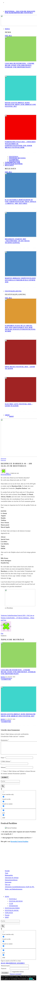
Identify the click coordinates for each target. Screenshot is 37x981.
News (9, 474)
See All (8, 35)
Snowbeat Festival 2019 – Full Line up (22, 615)
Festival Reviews (17, 158)
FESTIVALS (13, 899)
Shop (11, 416)
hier (10, 578)
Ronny (3, 676)
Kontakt (7, 871)
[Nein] (33, 979)
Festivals (13, 156)
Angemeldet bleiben (18, 971)
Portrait (7, 915)
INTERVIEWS (13, 906)
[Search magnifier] (3, 786)
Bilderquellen (9, 875)
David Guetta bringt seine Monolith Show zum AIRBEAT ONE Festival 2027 (20, 104)
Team (6, 873)
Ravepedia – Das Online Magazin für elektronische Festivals (20, 12)
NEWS (7, 29)
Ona (7, 473)
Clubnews (13, 159)
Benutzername (5, 966)
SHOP (7, 415)
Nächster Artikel (5, 618)
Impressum (8, 882)
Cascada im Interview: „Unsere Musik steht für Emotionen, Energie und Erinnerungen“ (19, 65)
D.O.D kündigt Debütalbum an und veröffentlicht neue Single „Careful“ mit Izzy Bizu (20, 201)
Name (3, 757)
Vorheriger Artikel (6, 615)
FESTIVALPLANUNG (13, 291)
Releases (9, 165)
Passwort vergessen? (15, 974)
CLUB (11, 903)
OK (31, 979)
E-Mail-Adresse (6, 761)
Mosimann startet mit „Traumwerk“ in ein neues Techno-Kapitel (17, 241)
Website (3, 767)
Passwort (3, 968)
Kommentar (5, 740)
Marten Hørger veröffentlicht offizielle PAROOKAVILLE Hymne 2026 (20, 280)
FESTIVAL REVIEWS (16, 901)
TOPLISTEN (9, 912)
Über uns (7, 884)
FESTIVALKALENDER (14, 164)
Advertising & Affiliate (11, 877)
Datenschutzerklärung (11, 880)
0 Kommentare (6, 679)
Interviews (5, 678)
